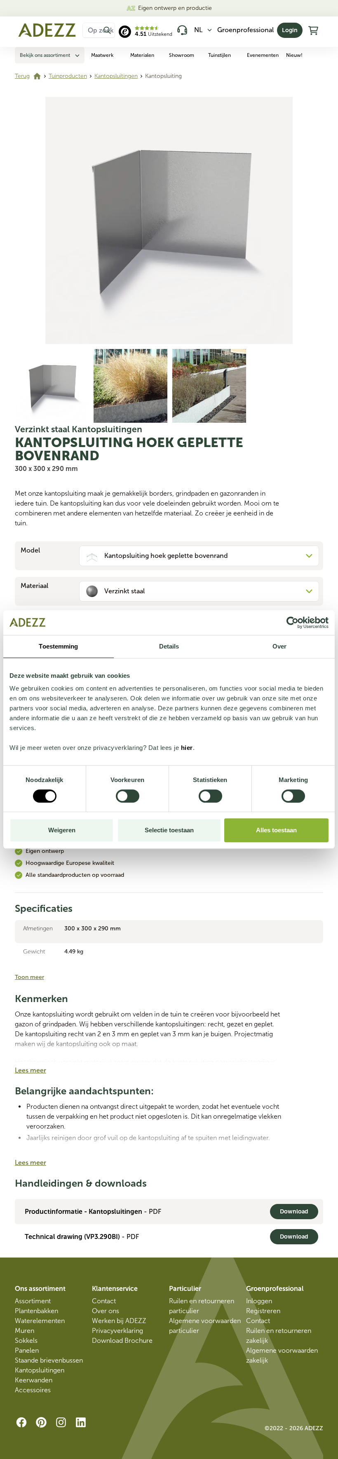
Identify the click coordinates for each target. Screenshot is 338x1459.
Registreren (263, 1311)
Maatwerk (102, 55)
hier (187, 747)
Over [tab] (279, 646)
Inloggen (259, 1301)
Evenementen (263, 55)
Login (290, 30)
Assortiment (33, 1301)
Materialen (142, 55)
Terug (22, 76)
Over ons (105, 1311)
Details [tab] (169, 646)
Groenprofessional (245, 30)
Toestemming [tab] (58, 646)
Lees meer (30, 1070)
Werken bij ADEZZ (119, 1321)
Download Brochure (122, 1340)
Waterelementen (40, 1321)
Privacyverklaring (117, 1331)
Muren (24, 1331)
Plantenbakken (36, 1311)
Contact (104, 1301)
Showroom (181, 55)
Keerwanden (33, 1380)
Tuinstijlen (219, 55)
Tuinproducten (68, 76)
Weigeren (61, 830)
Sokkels (26, 1340)
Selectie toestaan (169, 830)
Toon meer (29, 977)
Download (294, 1211)
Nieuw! (294, 55)
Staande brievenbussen (49, 1360)
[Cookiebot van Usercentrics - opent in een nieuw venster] (292, 622)
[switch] (127, 796)
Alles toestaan (276, 830)
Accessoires (33, 1390)
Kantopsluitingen (116, 76)
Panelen (27, 1350)
